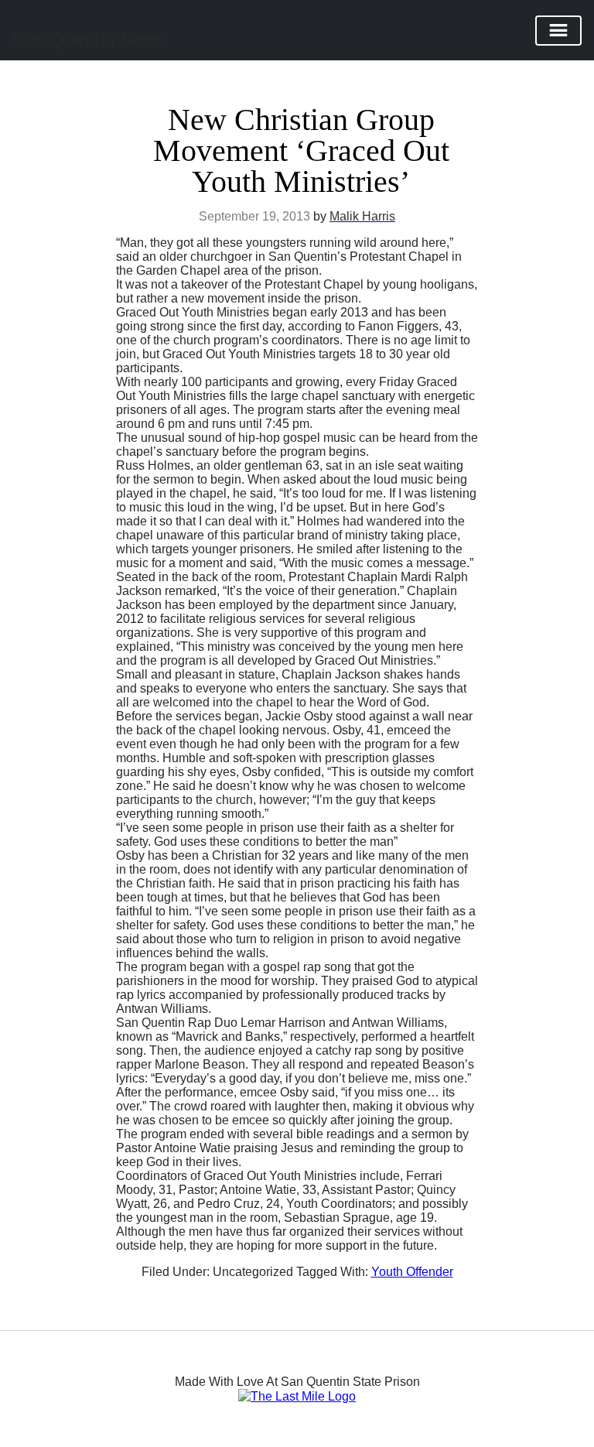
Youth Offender (412, 1271)
